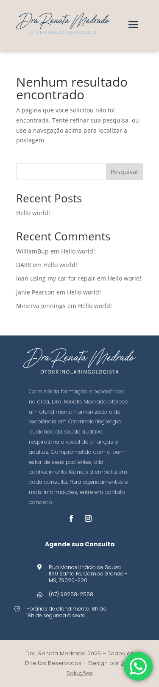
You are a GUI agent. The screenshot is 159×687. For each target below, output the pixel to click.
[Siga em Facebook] (71, 518)
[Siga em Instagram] (88, 518)
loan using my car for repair (55, 278)
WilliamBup (32, 251)
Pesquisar (125, 172)
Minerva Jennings (41, 306)
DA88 (23, 265)
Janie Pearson (35, 292)
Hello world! (33, 213)
